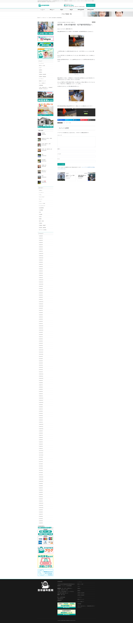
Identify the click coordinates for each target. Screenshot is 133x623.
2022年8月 (41, 334)
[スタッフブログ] (61, 176)
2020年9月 (41, 380)
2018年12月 (41, 424)
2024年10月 (41, 284)
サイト (58, 158)
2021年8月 (41, 358)
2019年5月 (41, 413)
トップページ (41, 63)
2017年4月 (41, 468)
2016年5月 (41, 492)
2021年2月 (41, 369)
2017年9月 (41, 457)
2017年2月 (41, 472)
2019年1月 (41, 422)
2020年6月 (41, 387)
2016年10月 (41, 481)
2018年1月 (41, 448)
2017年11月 (41, 452)
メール (59, 153)
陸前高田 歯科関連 (42, 227)
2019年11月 (41, 400)
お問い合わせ (91, 5)
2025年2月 (41, 275)
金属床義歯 (41, 85)
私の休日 (43, 181)
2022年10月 (41, 330)
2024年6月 (41, 290)
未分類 (40, 216)
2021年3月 (41, 367)
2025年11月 (41, 255)
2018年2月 (41, 446)
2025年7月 (41, 264)
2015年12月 (41, 503)
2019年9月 (41, 404)
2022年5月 (41, 341)
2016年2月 (41, 498)
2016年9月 (41, 483)
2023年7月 (41, 310)
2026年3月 (41, 246)
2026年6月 (41, 240)
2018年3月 (41, 444)
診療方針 (79, 588)
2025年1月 (41, 277)
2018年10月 (41, 428)
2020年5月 (41, 389)
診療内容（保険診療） (42, 76)
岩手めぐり (44, 170)
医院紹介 (40, 72)
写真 (40, 212)
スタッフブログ (41, 196)
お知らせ (40, 190)
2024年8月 (41, 288)
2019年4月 (41, 415)
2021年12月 (41, 349)
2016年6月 (41, 490)
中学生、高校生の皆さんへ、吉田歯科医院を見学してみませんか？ (45, 88)
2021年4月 (41, 365)
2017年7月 (41, 461)
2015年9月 (41, 509)
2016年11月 (41, 479)
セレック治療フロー (42, 83)
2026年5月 (41, 242)
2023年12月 (41, 301)
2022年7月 (41, 336)
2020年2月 (41, 393)
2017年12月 (41, 450)
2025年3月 (41, 273)
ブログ (94, 22)
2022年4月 (41, 343)
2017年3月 (41, 470)
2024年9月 (41, 286)
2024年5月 (41, 292)
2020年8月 (41, 382)
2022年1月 (41, 347)
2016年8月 (41, 485)
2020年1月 (41, 395)
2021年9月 (41, 356)
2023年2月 (41, 321)
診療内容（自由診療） (42, 74)
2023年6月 (41, 312)
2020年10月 (41, 378)
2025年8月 (41, 262)
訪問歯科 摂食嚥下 (42, 225)
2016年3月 (41, 496)
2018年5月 (41, 439)
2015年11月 (41, 505)
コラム (40, 194)
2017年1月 (41, 474)
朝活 (42, 175)
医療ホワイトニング (81, 599)
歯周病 (40, 218)
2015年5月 (41, 518)
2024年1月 (41, 299)
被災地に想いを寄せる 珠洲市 (47, 138)
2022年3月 (41, 345)
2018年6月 (41, 437)
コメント (59, 135)
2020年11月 (41, 376)
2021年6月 (41, 360)
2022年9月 (41, 332)
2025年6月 (41, 266)
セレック (40, 199)
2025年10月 (41, 257)
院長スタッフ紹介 (42, 65)
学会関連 (40, 214)
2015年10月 (41, 507)
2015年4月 (41, 520)
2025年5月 (41, 268)
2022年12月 (41, 325)
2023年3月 (41, 319)
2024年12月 (41, 279)
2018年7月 (41, 435)
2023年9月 (41, 308)
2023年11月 (41, 303)
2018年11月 (41, 426)
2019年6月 (41, 411)
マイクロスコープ (42, 205)
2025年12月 (41, 253)
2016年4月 (41, 494)
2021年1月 (41, 371)
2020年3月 (41, 391)
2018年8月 (41, 433)
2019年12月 (41, 398)
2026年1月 (41, 251)
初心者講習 (43, 159)
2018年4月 (41, 441)
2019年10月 (41, 402)
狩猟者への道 (44, 165)
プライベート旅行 (68, 122)
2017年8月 (41, 459)
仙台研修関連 (41, 207)
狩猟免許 (40, 223)
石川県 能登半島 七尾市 (46, 143)
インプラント (41, 78)
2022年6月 (41, 338)
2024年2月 (41, 297)
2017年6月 (41, 463)
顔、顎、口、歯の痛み (42, 229)
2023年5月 (41, 314)
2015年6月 (41, 516)
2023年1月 (41, 323)
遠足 (42, 154)
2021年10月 (41, 354)
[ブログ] (91, 174)
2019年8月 (41, 406)
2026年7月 (41, 238)
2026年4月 (41, 244)
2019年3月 (41, 417)
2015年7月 (41, 514)
